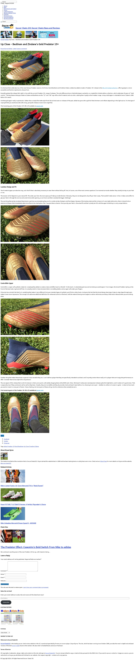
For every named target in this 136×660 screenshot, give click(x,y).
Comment (4, 571)
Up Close (26, 446)
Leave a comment (22, 49)
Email (3, 577)
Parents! (6, 14)
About (5, 6)
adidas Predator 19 (8, 446)
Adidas (7, 39)
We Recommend (8, 18)
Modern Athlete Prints (10, 13)
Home (5, 10)
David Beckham (19, 446)
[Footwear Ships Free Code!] (29, 37)
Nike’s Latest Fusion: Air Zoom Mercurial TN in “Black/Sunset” (22, 485)
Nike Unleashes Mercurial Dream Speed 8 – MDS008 (18, 523)
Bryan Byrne (4, 49)
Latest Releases (8, 11)
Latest (14, 49)
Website (3, 581)
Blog (5, 7)
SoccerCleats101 (8, 17)
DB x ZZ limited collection (110, 88)
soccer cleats (16, 646)
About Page (103, 461)
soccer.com (39, 106)
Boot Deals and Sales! (10, 9)
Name (3, 574)
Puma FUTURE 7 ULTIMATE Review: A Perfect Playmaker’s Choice (23, 504)
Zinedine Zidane (34, 446)
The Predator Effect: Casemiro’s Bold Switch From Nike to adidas (36, 547)
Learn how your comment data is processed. (36, 587)
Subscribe (6, 602)
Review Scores (8, 16)
